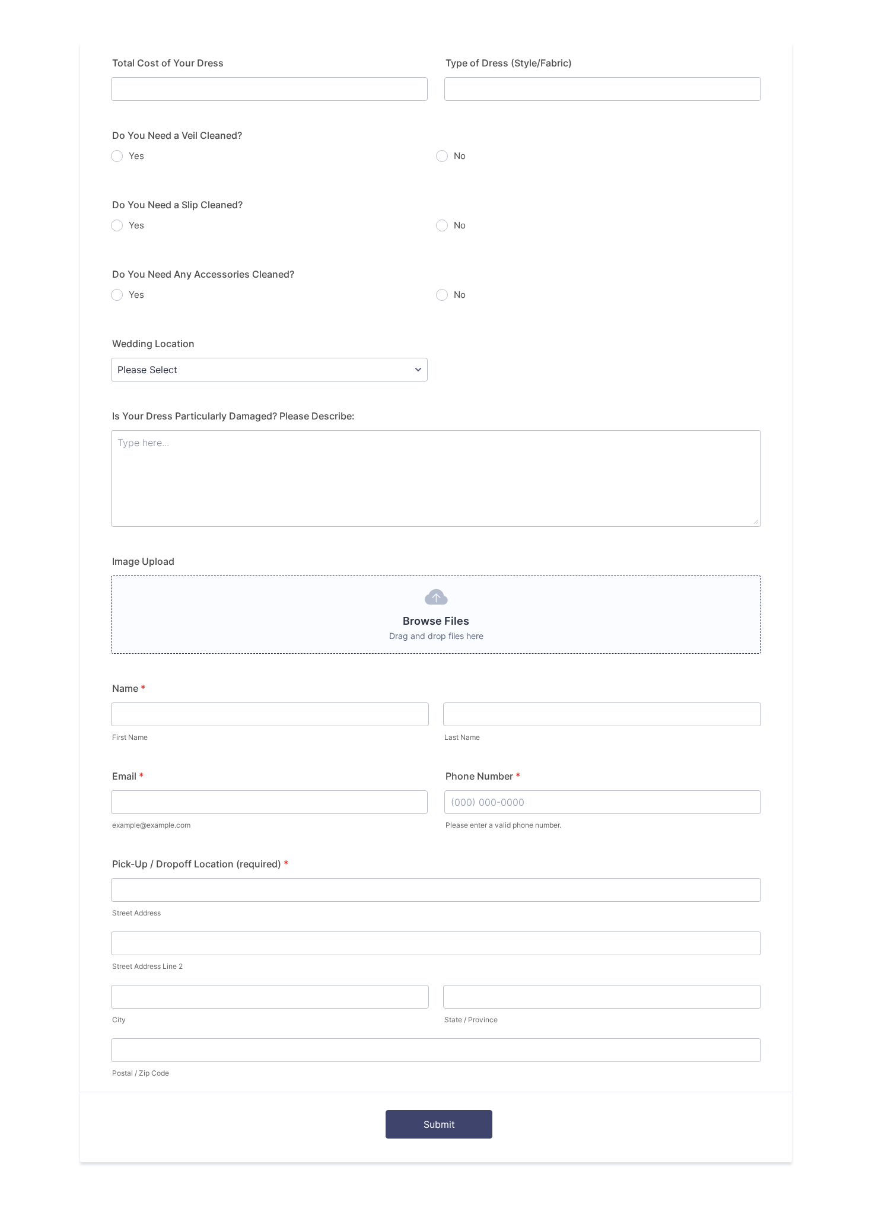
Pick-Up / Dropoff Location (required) (200, 864)
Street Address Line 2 (147, 966)
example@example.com (151, 825)
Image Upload (143, 561)
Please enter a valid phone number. (503, 825)
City (119, 1019)
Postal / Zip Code (140, 1073)
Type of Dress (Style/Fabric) (508, 63)
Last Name (462, 737)
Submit (439, 1124)
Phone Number (482, 776)
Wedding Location (153, 343)
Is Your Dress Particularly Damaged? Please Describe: (233, 416)
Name (128, 688)
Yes (136, 155)
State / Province (471, 1019)
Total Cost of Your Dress (168, 63)
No (460, 155)
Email (128, 776)
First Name (130, 737)
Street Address (136, 912)
